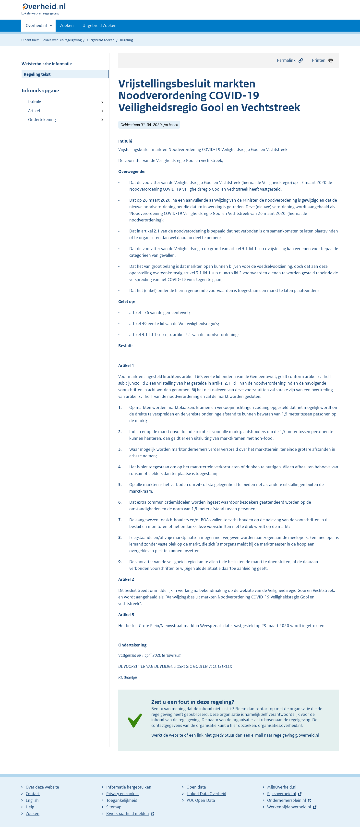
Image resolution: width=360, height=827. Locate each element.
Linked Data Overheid (206, 793)
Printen (318, 60)
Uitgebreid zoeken (100, 40)
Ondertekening (42, 119)
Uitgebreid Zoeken (100, 25)
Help (30, 807)
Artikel (34, 110)
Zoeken (67, 25)
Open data (196, 787)
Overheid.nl (36, 27)
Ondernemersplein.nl (286, 800)
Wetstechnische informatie (47, 63)
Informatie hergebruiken (128, 787)
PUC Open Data (201, 800)
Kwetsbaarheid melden (127, 813)
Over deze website (42, 787)
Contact (33, 793)
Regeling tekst (37, 74)
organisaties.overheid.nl (280, 725)
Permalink (286, 60)
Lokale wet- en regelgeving (62, 40)
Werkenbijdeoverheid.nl (289, 807)
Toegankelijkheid (121, 800)
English (32, 800)
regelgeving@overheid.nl (296, 735)
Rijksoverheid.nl (281, 793)
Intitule (34, 102)
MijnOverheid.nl (281, 787)
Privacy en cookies (122, 793)
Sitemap (113, 807)
